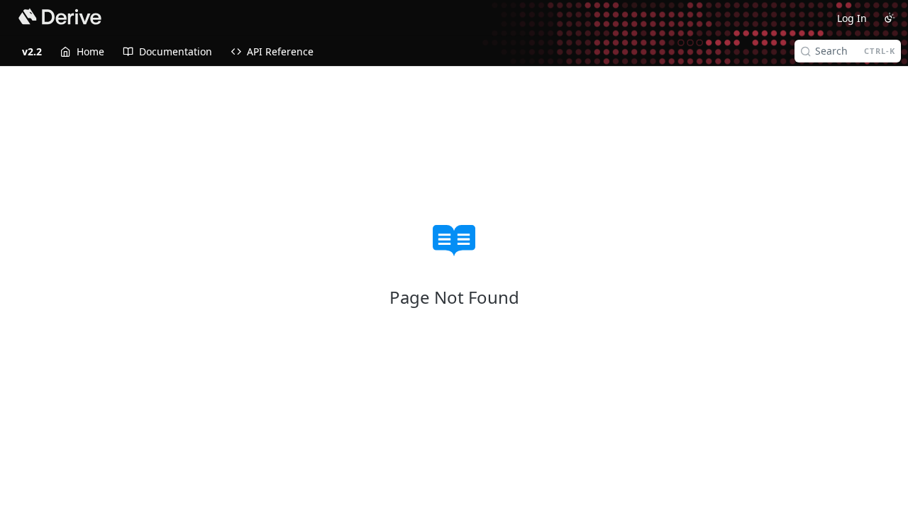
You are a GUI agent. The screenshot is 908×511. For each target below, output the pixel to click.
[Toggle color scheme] (889, 17)
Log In (852, 18)
